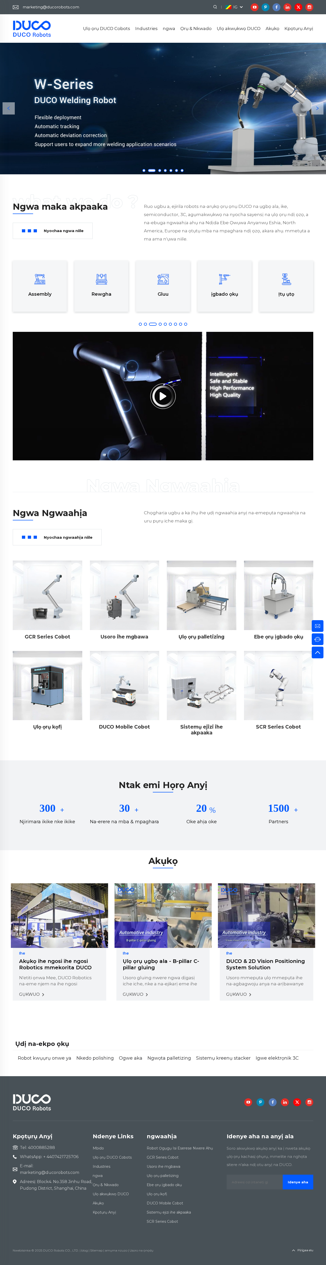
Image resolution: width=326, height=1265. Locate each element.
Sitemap (96, 1250)
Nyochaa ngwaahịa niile (68, 537)
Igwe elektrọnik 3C (277, 1058)
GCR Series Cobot (163, 1157)
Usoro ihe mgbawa (163, 1166)
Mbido (98, 1148)
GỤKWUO (30, 994)
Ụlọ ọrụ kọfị (157, 1194)
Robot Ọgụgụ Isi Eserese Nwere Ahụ (180, 1148)
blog (84, 1250)
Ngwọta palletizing (169, 1058)
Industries (146, 28)
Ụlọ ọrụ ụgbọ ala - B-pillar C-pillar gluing (161, 964)
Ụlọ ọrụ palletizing (163, 1175)
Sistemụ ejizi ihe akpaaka (169, 1212)
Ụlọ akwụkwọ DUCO (239, 28)
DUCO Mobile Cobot (165, 1203)
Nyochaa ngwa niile (64, 230)
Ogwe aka (130, 1058)
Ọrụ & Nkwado (196, 28)
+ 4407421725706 (60, 1156)
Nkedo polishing (95, 1058)
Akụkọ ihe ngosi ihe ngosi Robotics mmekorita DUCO (55, 964)
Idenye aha (298, 1182)
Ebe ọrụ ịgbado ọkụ (164, 1185)
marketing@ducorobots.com (51, 7)
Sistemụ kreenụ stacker (223, 1058)
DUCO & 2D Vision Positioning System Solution (265, 964)
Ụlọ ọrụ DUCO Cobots (106, 28)
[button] (9, 108)
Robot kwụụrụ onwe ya (44, 1058)
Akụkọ (272, 28)
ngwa (169, 28)
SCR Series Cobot (162, 1221)
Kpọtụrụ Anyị (298, 28)
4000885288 (41, 1147)
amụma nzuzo (116, 1250)
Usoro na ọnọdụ (141, 1250)
